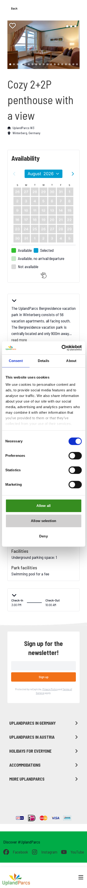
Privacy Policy (50, 689)
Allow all (43, 506)
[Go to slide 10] (44, 64)
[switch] (75, 455)
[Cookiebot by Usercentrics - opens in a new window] (62, 348)
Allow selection (43, 521)
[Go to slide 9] (40, 64)
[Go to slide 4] (21, 64)
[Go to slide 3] (18, 64)
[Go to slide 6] (29, 64)
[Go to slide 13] (55, 64)
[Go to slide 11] (47, 64)
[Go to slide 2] (14, 64)
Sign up (43, 677)
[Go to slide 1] (10, 64)
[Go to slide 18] (73, 64)
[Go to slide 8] (36, 64)
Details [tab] (43, 361)
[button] (42, 44)
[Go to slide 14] (58, 64)
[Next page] (73, 173)
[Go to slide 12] (51, 64)
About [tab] (71, 361)
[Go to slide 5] (25, 64)
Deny (43, 536)
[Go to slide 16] (66, 64)
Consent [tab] (16, 361)
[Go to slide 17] (70, 64)
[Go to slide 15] (62, 64)
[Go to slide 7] (32, 64)
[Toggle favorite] (12, 25)
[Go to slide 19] (77, 64)
